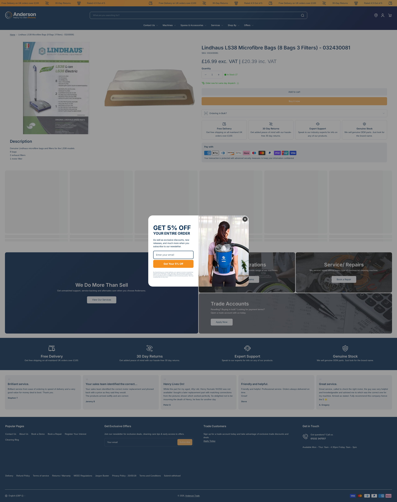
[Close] (245, 219)
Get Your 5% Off (173, 263)
